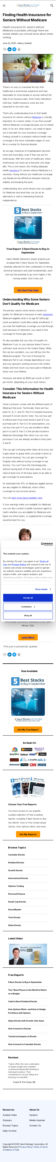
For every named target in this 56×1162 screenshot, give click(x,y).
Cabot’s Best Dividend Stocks (22, 1001)
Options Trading (16, 886)
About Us (34, 1109)
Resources (8, 1109)
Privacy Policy (25, 1147)
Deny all (28, 615)
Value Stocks (14, 925)
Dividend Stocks (16, 862)
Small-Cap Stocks (17, 902)
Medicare (36, 117)
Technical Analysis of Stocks (22, 1036)
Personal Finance (16, 894)
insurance (14, 170)
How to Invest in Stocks (19, 1028)
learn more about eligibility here (27, 497)
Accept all (28, 598)
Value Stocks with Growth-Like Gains (26, 1021)
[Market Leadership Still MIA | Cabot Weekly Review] (28, 954)
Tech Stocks (14, 917)
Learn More (28, 637)
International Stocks (18, 878)
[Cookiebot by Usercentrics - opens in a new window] (41, 544)
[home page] (28, 5)
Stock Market (14, 909)
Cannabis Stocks (16, 855)
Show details (41, 589)
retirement (48, 314)
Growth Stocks (15, 870)
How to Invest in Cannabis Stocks (24, 1044)
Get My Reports (28, 834)
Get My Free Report (28, 729)
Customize (26, 606)
